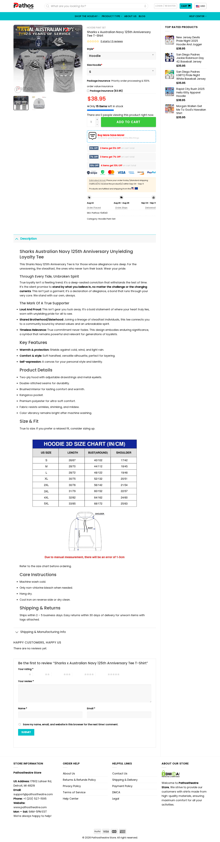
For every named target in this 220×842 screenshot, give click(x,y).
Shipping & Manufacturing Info (43, 632)
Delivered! (150, 207)
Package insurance (98, 81)
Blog (142, 16)
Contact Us (119, 773)
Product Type (111, 16)
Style (90, 49)
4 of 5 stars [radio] (78, 674)
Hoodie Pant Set (96, 27)
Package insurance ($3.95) (106, 91)
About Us (130, 16)
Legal (115, 798)
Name (22, 708)
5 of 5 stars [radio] (101, 674)
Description (28, 238)
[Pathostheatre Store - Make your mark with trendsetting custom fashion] (23, 6)
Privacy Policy (72, 786)
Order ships (121, 207)
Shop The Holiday (86, 16)
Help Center (197, 16)
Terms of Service (74, 792)
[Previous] (18, 59)
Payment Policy (122, 786)
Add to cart (128, 122)
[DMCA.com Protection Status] (171, 773)
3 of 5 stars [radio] (57, 674)
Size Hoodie (94, 65)
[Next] (77, 59)
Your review (26, 681)
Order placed (94, 207)
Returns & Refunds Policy (79, 780)
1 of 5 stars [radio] (23, 674)
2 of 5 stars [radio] (39, 674)
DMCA (116, 792)
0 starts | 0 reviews (112, 41)
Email (91, 708)
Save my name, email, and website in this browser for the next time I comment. (70, 724)
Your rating (25, 669)
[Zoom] (18, 89)
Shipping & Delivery (125, 780)
